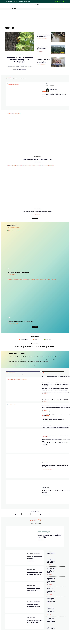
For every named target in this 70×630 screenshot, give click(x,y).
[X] (57, 1)
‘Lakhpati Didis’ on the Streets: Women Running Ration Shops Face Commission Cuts (43, 61)
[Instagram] (59, 1)
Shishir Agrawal (12, 274)
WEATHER (45, 415)
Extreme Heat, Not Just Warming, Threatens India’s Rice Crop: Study (55, 392)
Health (46, 514)
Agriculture (19, 346)
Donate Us (15, 1)
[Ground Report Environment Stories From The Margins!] (35, 5)
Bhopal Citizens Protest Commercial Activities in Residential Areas (37, 159)
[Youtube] (63, 1)
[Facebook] (61, 1)
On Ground (20, 8)
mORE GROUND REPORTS (10, 372)
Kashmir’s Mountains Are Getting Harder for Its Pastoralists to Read (47, 438)
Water (33, 514)
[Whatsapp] (55, 1)
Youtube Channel (9, 1)
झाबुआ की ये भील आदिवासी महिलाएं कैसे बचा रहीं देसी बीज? (19, 272)
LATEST (45, 372)
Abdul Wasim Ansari (42, 64)
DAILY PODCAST (9, 77)
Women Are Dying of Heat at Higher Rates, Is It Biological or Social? (37, 211)
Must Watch (52, 346)
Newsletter (21, 1)
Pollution (53, 514)
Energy (39, 514)
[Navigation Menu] (7, 5)
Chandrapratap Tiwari (42, 38)
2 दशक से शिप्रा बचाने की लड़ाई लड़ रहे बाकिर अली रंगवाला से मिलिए (58, 563)
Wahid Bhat (37, 214)
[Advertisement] (35, 17)
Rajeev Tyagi (40, 51)
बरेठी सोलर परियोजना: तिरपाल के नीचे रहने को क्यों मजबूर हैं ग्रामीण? (20, 321)
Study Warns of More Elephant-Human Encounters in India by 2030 (55, 399)
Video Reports (46, 8)
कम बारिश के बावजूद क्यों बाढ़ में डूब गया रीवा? (54, 555)
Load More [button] (35, 326)
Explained (36, 339)
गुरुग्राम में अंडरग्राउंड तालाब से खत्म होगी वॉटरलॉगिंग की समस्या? (54, 94)
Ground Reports (48, 339)
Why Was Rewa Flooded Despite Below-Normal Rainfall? (47, 421)
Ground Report (46, 451)
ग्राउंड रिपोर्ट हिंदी (35, 520)
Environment (29, 346)
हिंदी (54, 533)
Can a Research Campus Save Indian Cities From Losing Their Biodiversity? (19, 59)
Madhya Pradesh (37, 156)
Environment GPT (27, 1)
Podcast (53, 8)
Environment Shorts (24, 339)
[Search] (62, 8)
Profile (44, 533)
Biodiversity (19, 54)
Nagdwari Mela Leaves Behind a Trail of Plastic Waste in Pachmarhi (43, 48)
